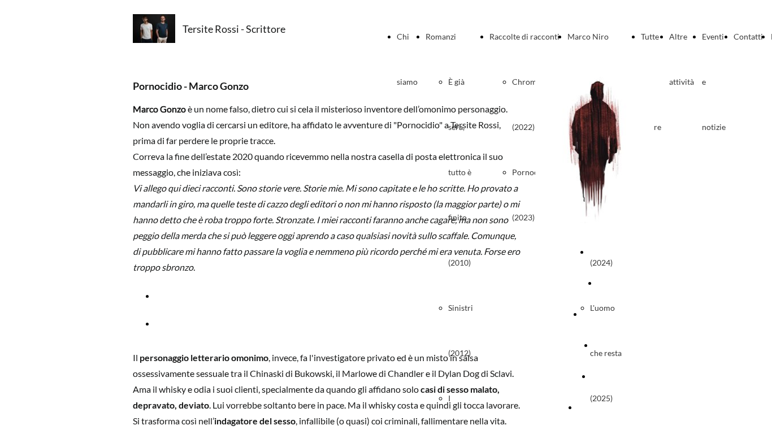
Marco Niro (588, 36)
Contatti (748, 36)
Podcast (608, 345)
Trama (608, 283)
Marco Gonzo (606, 314)
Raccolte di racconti (524, 36)
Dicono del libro (605, 407)
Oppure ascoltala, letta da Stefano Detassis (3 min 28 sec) (265, 323)
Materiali (606, 376)
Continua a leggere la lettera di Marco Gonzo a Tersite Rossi (271, 295)
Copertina (607, 252)
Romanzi (441, 36)
